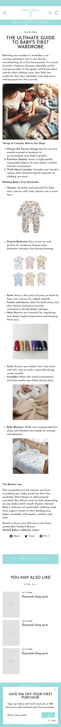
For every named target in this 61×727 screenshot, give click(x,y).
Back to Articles (32, 559)
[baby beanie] (30, 341)
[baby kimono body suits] (30, 270)
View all (30, 584)
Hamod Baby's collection (17, 530)
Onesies (11, 188)
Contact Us (30, 686)
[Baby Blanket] (30, 456)
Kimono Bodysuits (17, 242)
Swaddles (12, 377)
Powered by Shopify (30, 724)
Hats (10, 312)
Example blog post (35, 596)
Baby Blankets (15, 427)
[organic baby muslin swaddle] (30, 402)
